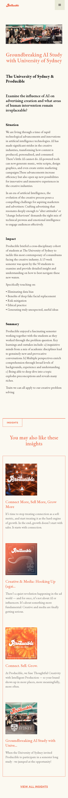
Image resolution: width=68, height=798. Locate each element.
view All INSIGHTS (34, 786)
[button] (60, 5)
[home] (11, 5)
